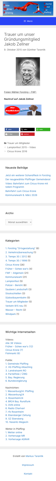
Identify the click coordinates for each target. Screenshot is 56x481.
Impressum (28, 465)
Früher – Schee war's (16, 268)
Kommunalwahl (13, 277)
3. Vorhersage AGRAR (17, 439)
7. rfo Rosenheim (14, 411)
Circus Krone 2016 (17, 151)
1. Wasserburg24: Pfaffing (19, 391)
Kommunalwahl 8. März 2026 (21, 195)
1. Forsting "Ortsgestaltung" (20, 248)
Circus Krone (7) (14, 350)
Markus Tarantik (34, 456)
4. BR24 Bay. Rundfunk (17, 401)
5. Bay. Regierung (14, 377)
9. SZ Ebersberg (14, 418)
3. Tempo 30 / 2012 (16, 256)
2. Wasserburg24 (14, 394)
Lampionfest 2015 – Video (21, 147)
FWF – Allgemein (14, 273)
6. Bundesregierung (16, 380)
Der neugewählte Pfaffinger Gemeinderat (27, 179)
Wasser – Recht (13, 310)
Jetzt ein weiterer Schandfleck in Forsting (28, 175)
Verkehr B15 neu (14, 305)
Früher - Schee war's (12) (19, 346)
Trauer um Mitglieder (18, 143)
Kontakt (28, 473)
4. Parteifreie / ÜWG (16, 374)
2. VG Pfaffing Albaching (18, 367)
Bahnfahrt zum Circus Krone (20, 191)
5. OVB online (12, 405)
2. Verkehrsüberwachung (19, 252)
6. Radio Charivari (15, 408)
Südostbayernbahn (15, 297)
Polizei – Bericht (14, 285)
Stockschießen (13, 293)
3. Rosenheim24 (14, 398)
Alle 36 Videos (13, 343)
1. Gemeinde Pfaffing (16, 363)
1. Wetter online (13, 432)
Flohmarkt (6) (12, 353)
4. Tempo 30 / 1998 (16, 260)
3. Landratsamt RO (15, 370)
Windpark (10, 314)
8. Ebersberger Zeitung (18, 415)
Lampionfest (12, 281)
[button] (12, 129)
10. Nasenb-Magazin (16, 422)
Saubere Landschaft (16, 289)
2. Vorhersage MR (15, 435)
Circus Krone (12, 264)
